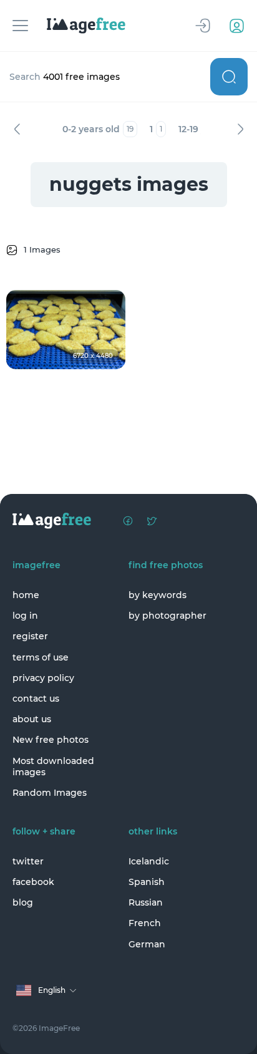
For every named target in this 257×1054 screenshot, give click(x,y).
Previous (16, 129)
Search (229, 76)
